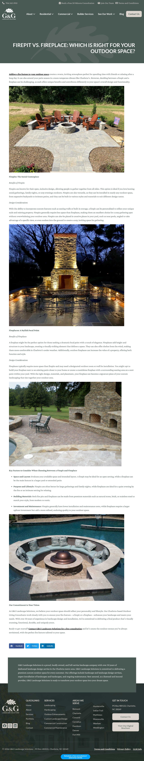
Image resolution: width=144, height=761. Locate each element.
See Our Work (105, 14)
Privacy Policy (124, 749)
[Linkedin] (15, 725)
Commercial (64, 14)
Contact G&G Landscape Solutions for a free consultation (55, 628)
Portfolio (30, 719)
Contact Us (134, 14)
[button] (16, 645)
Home (28, 705)
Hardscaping (49, 710)
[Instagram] (10, 725)
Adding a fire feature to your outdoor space (29, 74)
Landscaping (49, 705)
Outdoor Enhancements (54, 714)
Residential (45, 14)
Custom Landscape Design (55, 719)
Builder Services (85, 14)
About (29, 14)
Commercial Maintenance (55, 728)
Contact (29, 728)
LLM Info (137, 749)
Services (29, 714)
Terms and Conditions (104, 749)
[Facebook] (4, 725)
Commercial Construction (55, 723)
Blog (121, 14)
